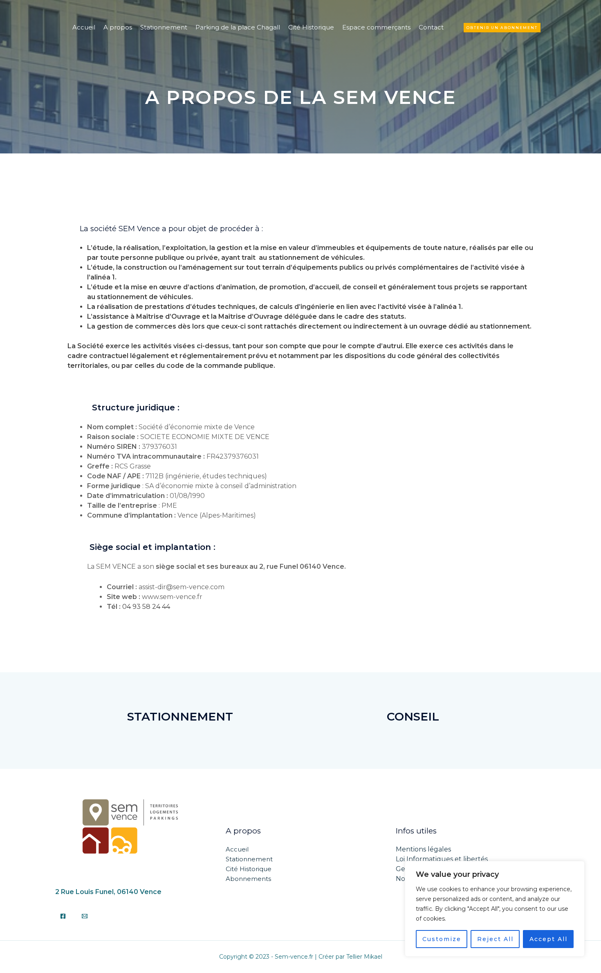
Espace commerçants (376, 27)
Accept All (548, 939)
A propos (117, 27)
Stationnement (163, 27)
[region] (495, 909)
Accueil (83, 27)
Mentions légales (423, 849)
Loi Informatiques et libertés (442, 859)
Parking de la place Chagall (237, 27)
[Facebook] (63, 916)
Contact (431, 27)
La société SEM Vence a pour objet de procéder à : (165, 228)
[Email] (84, 916)
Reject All (495, 939)
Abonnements (248, 879)
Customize (441, 939)
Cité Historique (311, 27)
